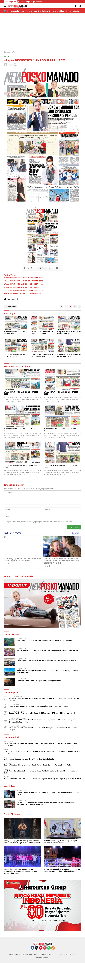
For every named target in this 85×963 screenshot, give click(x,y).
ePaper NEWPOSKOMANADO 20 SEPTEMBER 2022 (24, 290)
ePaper (6, 57)
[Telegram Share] (75, 306)
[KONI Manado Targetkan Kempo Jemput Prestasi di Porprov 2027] (62, 828)
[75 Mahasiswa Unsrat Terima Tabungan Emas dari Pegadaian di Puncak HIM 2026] (9, 794)
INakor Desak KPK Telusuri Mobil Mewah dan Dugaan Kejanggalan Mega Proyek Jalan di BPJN (42, 779)
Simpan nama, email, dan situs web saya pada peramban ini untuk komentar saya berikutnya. (39, 522)
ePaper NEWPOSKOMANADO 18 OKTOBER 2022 (23, 284)
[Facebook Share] (61, 306)
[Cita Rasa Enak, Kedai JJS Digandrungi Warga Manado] (9, 682)
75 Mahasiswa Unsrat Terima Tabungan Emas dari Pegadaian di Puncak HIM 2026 (48, 793)
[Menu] (5, 6)
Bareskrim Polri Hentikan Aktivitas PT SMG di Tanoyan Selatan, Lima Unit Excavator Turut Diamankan (40, 744)
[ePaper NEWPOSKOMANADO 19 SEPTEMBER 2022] (69, 345)
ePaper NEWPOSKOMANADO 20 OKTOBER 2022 (23, 281)
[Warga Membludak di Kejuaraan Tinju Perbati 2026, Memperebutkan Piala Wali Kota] (62, 856)
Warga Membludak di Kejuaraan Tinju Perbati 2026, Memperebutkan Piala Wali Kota (62, 870)
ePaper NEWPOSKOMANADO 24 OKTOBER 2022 (23, 278)
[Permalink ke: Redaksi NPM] (5, 65)
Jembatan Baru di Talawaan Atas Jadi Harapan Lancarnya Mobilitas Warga (47, 650)
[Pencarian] (80, 6)
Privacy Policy (32, 954)
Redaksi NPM (12, 64)
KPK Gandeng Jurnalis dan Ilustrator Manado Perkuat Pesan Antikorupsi (46, 660)
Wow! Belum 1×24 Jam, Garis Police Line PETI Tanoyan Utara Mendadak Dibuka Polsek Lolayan (44, 729)
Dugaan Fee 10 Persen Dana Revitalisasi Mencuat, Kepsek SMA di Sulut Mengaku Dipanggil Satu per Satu (42, 721)
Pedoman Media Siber (68, 954)
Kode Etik (20, 954)
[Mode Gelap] (76, 6)
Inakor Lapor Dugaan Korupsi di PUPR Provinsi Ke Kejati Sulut (29, 759)
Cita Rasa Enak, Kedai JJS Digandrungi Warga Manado (39, 681)
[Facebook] (32, 948)
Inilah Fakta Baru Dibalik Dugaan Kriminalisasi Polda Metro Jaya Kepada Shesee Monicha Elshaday (40, 772)
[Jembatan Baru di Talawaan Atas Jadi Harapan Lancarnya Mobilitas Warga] (9, 652)
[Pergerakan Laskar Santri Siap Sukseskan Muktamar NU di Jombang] (9, 642)
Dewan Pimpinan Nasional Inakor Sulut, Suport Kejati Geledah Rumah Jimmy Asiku (37, 765)
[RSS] (53, 948)
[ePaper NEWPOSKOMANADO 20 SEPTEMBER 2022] (43, 345)
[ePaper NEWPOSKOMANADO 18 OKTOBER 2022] (69, 323)
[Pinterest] (40, 948)
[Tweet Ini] (66, 306)
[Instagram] (45, 948)
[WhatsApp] (49, 948)
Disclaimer (52, 954)
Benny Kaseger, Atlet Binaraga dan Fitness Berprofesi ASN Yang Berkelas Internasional (22, 842)
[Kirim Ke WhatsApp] (79, 306)
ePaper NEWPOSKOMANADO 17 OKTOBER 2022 (23, 287)
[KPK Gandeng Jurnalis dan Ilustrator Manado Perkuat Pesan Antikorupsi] (9, 662)
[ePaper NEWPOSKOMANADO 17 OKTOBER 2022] (16, 345)
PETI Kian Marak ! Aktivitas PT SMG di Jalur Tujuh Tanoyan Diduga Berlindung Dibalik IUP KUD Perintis (42, 752)
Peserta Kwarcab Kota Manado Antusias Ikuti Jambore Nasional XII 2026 (38, 706)
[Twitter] (36, 948)
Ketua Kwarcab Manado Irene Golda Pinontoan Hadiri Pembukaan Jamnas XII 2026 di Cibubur (44, 699)
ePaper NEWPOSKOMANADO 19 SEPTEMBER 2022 (24, 293)
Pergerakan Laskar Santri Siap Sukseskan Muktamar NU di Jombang (44, 640)
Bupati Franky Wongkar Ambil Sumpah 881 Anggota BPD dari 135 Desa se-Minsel (42, 713)
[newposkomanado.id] (17, 6)
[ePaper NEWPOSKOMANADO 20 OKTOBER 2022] (43, 323)
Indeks (11, 954)
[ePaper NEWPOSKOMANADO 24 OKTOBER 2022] (16, 323)
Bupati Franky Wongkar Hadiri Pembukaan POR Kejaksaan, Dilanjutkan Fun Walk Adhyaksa (47, 672)
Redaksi (43, 954)
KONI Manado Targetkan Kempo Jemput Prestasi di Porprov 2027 (60, 842)
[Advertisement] (42, 31)
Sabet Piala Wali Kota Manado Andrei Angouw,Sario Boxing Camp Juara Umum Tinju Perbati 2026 (20, 871)
